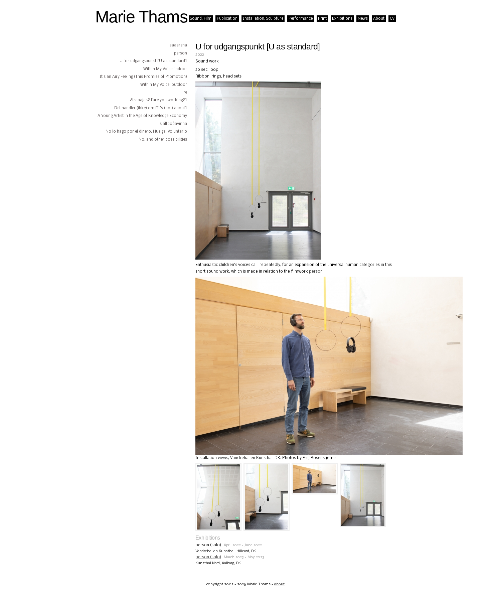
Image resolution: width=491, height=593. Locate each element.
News (363, 19)
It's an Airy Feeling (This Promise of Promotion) (143, 77)
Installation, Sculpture (263, 19)
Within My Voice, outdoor (163, 85)
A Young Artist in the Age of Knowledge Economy (142, 116)
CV (392, 19)
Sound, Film (200, 19)
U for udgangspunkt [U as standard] (153, 61)
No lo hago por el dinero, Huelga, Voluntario (146, 132)
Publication (227, 19)
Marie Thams (141, 16)
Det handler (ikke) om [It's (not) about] (150, 108)
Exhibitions (342, 19)
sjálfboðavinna (173, 124)
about (279, 584)
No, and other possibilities (163, 140)
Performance (301, 19)
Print (322, 19)
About (378, 19)
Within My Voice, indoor (165, 69)
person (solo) (208, 557)
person (180, 53)
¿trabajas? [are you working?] (158, 100)
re (185, 93)
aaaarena (178, 45)
